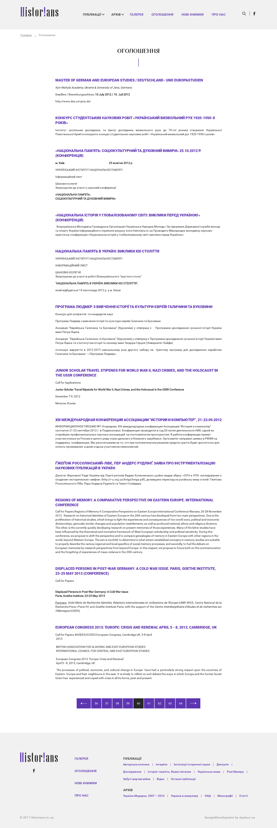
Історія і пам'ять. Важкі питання (169, 771)
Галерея (136, 14)
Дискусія (223, 764)
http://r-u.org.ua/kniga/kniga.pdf (123, 479)
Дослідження (132, 771)
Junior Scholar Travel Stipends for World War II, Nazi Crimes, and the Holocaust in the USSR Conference (136, 372)
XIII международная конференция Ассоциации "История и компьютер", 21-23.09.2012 (138, 420)
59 (128, 703)
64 (180, 703)
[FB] (254, 14)
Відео (160, 779)
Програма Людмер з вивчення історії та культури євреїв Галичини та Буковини (133, 307)
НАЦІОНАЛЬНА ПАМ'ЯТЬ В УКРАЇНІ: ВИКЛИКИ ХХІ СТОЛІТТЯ (107, 251)
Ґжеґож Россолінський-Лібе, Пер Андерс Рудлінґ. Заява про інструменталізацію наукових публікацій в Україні (135, 465)
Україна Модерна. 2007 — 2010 (143, 795)
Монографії (225, 795)
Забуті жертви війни (136, 779)
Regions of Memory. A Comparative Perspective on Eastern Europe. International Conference (134, 502)
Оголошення (162, 14)
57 (106, 703)
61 (149, 703)
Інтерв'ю (161, 764)
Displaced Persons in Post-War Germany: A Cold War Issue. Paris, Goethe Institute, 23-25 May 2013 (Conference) (135, 571)
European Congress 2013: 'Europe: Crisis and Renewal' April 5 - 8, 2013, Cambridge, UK (136, 627)
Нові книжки (192, 14)
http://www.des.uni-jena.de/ (73, 101)
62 (159, 703)
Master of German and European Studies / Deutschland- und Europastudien (129, 80)
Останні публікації (183, 779)
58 (117, 703)
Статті (243, 795)
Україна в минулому (184, 795)
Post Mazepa (235, 771)
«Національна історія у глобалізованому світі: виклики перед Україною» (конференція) (127, 217)
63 (170, 703)
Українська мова (209, 771)
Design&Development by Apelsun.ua (230, 817)
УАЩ (208, 795)
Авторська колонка (136, 764)
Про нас (218, 14)
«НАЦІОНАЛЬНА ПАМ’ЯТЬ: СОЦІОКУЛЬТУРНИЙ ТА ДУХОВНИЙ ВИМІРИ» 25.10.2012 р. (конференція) (128, 153)
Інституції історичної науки (192, 764)
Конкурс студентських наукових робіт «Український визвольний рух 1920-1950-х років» (135, 120)
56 (96, 703)
